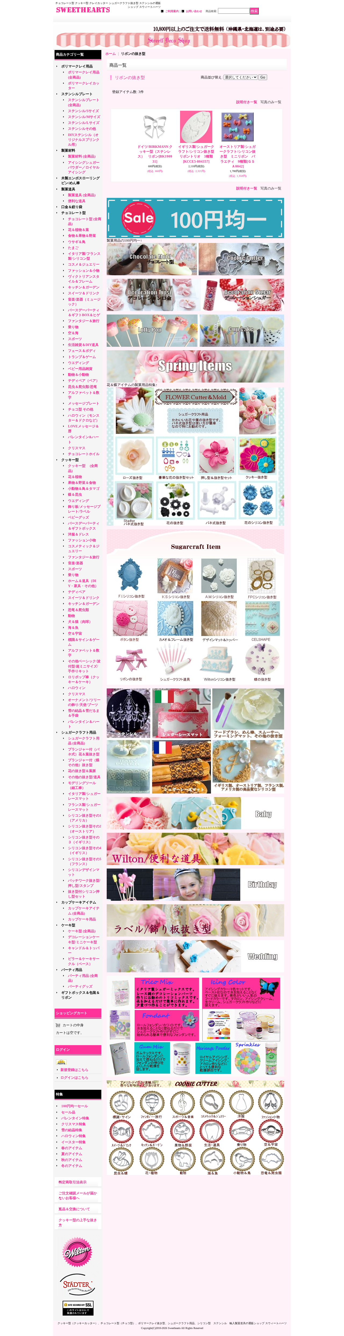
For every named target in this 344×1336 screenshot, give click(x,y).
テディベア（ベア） (83, 380)
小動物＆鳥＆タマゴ (83, 489)
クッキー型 (71, 460)
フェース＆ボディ (82, 351)
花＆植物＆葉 (78, 230)
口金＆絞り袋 (71, 207)
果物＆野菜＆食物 (82, 483)
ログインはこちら (74, 1078)
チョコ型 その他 (80, 409)
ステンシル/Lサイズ (83, 123)
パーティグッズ (80, 986)
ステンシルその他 (82, 129)
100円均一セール (74, 1106)
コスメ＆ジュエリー (83, 264)
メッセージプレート (83, 403)
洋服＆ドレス (78, 534)
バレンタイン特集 (75, 1118)
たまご (73, 248)
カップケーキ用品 (82, 919)
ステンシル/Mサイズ (84, 117)
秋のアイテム (71, 1160)
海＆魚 (73, 628)
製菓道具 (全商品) (81, 195)
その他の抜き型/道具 (84, 777)
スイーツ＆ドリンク (83, 293)
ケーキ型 (68, 925)
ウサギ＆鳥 (76, 242)
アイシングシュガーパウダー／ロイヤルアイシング (83, 167)
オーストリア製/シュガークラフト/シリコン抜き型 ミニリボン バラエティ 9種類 (238, 156)
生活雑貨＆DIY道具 (83, 345)
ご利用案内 (172, 11)
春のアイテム (71, 1148)
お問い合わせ (194, 11)
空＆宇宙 (75, 633)
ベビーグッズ (78, 517)
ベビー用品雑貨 (80, 369)
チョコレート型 (73, 213)
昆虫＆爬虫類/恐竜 (82, 387)
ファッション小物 (82, 540)
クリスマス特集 (73, 1124)
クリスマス (76, 448)
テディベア (76, 592)
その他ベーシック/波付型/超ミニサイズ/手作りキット (84, 666)
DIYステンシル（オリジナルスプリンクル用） (83, 140)
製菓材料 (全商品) (81, 156)
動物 (71, 616)
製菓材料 (68, 150)
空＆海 (73, 333)
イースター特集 (73, 1142)
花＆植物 (75, 477)
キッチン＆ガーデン (83, 287)
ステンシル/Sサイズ (83, 111)
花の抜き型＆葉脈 (82, 771)
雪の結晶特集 (71, 1130)
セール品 (68, 1112)
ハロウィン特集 (73, 1136)
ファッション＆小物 (83, 271)
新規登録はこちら (74, 1070)
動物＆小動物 (78, 375)
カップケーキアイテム (78, 902)
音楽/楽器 (75, 563)
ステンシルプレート (77, 94)
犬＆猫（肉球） (80, 622)
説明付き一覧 (246, 102)
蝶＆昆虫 (75, 494)
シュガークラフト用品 (78, 732)
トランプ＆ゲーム (82, 357)
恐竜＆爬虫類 (78, 610)
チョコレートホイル (83, 454)
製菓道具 (68, 189)
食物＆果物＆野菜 (82, 236)
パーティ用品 (71, 970)
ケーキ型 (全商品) (81, 931)
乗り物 (73, 327)
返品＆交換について (74, 1209)
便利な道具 (76, 201)
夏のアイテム (71, 1154)
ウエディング (78, 363)
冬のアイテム (71, 1166)
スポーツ (75, 339)
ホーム (110, 54)
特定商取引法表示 (73, 1182)
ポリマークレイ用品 (77, 66)
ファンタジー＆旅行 (83, 321)
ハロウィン (76, 688)
